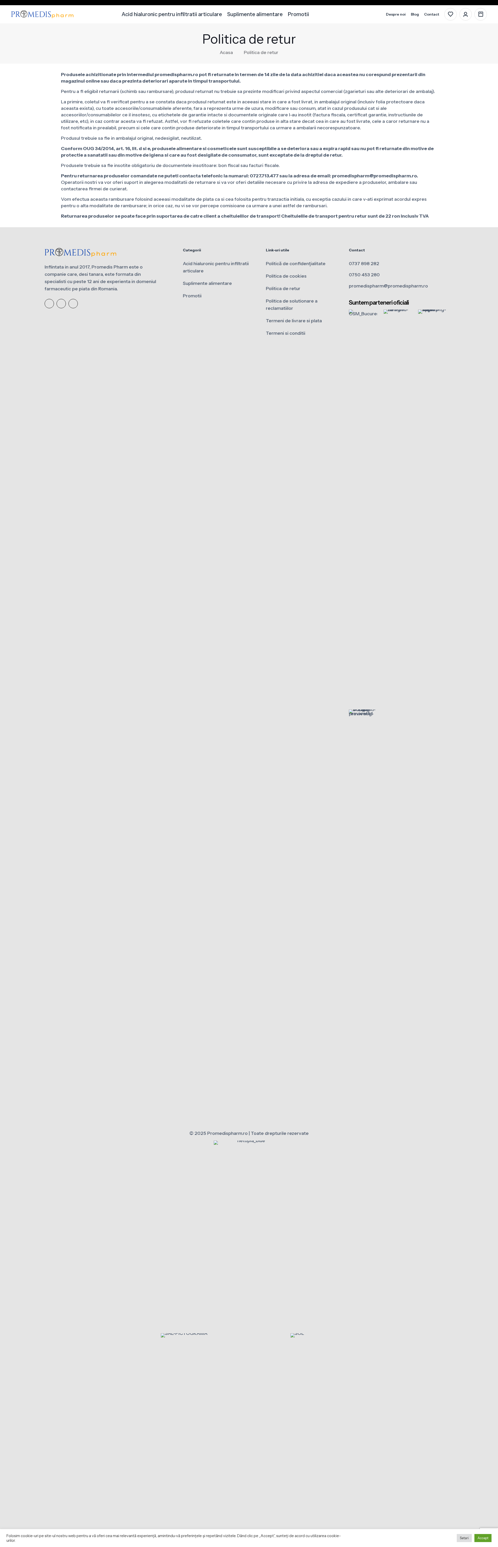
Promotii (192, 296)
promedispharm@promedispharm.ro (388, 286)
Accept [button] (483, 1538)
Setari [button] (464, 1538)
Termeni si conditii (285, 333)
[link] (363, 504)
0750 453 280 (364, 275)
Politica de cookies (286, 276)
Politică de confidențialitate (296, 263)
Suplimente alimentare (207, 283)
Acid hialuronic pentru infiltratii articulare (216, 267)
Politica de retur (283, 288)
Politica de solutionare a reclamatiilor (291, 304)
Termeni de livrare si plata (294, 321)
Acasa (226, 52)
